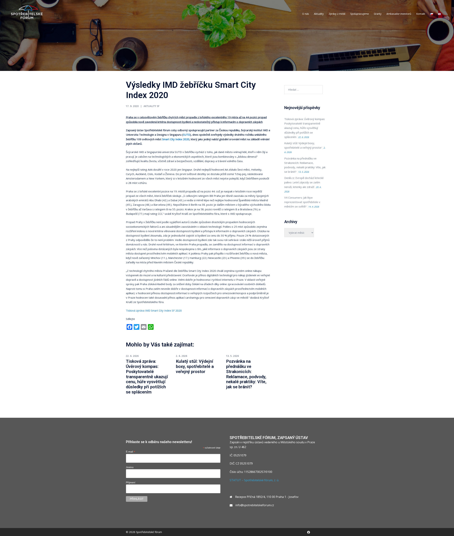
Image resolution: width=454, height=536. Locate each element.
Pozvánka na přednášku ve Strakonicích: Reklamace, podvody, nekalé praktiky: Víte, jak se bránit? (246, 374)
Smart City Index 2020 (175, 139)
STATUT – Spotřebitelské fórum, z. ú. (254, 480)
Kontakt (420, 13)
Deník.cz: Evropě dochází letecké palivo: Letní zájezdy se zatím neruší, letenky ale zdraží (304, 182)
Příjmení (130, 482)
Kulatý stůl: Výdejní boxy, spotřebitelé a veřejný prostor (195, 366)
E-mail (130, 451)
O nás (305, 13)
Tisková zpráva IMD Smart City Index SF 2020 (154, 310)
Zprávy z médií (337, 13)
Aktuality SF (151, 106)
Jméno (130, 467)
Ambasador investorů (398, 13)
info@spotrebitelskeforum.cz (254, 505)
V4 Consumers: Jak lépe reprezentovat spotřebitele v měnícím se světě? (302, 202)
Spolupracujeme (359, 13)
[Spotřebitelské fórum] (27, 12)
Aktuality (319, 13)
